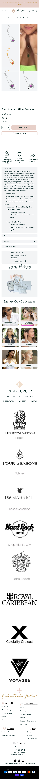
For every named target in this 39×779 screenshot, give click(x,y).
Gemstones (5, 706)
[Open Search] (29, 11)
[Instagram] (19, 760)
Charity (4, 716)
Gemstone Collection (13, 18)
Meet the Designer (7, 710)
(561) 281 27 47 (19, 750)
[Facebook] (15, 760)
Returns (6, 241)
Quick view (18, 261)
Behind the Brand (7, 713)
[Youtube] (23, 760)
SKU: (4, 122)
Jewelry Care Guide (26, 714)
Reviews (29, 735)
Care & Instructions (10, 247)
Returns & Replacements (28, 721)
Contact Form (19, 747)
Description (7, 168)
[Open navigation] (3, 11)
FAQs (22, 707)
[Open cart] (36, 11)
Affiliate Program (32, 739)
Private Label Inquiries (8, 735)
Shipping (6, 236)
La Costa (16, 769)
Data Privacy (24, 724)
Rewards (29, 732)
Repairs (22, 717)
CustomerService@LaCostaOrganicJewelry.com (19, 763)
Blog (3, 720)
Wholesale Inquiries (7, 732)
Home (5, 18)
